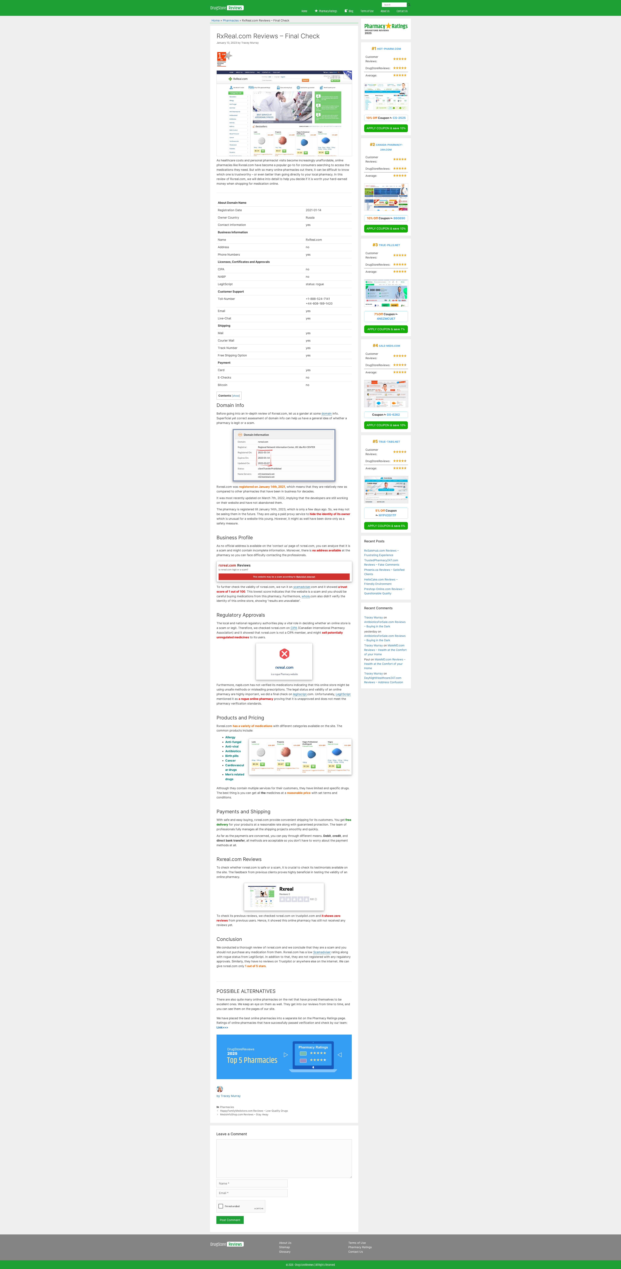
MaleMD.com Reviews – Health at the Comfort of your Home (385, 650)
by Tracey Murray (229, 1096)
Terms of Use (367, 11)
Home (304, 11)
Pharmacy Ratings (360, 1247)
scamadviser (301, 587)
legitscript (300, 694)
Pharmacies (231, 20)
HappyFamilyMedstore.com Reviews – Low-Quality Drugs (254, 1110)
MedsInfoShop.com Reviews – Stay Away (244, 1114)
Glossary (284, 1251)
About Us (385, 11)
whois (306, 596)
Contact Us (402, 11)
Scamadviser (322, 952)
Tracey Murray (373, 617)
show (236, 395)
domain (326, 413)
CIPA (294, 628)
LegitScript (343, 694)
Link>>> (222, 1027)
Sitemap (284, 1247)
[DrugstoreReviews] (227, 4)
